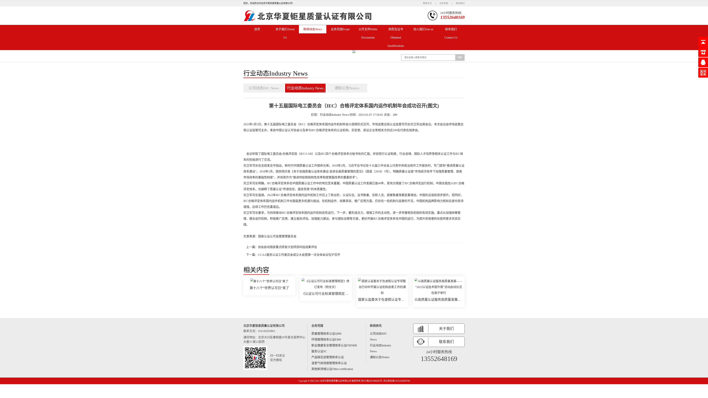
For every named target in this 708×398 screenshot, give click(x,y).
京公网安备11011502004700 (396, 381)
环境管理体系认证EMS (326, 339)
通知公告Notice (347, 88)
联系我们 (460, 3)
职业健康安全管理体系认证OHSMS (334, 345)
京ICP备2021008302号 (371, 381)
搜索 (460, 57)
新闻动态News (312, 29)
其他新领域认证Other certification (332, 369)
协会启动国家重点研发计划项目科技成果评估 (287, 247)
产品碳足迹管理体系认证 (327, 357)
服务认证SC (319, 351)
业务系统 (443, 3)
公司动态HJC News (264, 88)
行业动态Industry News (305, 88)
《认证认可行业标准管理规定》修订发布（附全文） (326, 294)
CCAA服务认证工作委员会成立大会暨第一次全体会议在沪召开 (299, 254)
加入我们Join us (423, 29)
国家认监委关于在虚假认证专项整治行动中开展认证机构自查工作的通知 (382, 299)
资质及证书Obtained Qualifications (396, 37)
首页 (257, 29)
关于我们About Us (285, 33)
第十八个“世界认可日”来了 (269, 288)
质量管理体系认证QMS (326, 333)
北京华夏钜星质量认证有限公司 (335, 381)
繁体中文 (427, 3)
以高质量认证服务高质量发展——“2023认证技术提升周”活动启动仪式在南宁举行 (438, 299)
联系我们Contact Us (450, 33)
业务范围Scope (340, 29)
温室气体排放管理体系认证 (329, 363)
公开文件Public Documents (368, 33)
